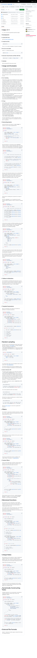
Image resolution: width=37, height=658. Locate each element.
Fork (29, 4)
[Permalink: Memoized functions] (1, 500)
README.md (4, 21)
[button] (22, 43)
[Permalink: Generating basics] (1, 122)
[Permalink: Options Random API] (1, 369)
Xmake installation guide (9, 39)
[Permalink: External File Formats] (1, 629)
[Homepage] (18, 1)
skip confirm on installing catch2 (15, 14)
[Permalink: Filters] (1, 409)
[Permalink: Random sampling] (1, 342)
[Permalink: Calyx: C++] (1, 30)
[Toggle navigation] (1, 1)
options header (7, 405)
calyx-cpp (10, 4)
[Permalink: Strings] (1, 101)
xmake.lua (4, 23)
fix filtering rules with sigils (12, 12)
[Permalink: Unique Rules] (1, 554)
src (3, 16)
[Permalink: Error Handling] (1, 78)
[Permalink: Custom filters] (1, 460)
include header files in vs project (15, 23)
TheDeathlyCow (5, 12)
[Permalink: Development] (1, 34)
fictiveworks (4, 4)
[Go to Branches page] (7, 9)
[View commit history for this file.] (23, 12)
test (3, 18)
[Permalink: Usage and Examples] (1, 66)
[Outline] (23, 26)
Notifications (24, 4)
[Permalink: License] (1, 61)
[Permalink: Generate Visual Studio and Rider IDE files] (1, 55)
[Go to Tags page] (9, 9)
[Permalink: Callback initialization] (1, 278)
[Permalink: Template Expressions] (1, 306)
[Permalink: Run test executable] (1, 48)
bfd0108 (17, 12)
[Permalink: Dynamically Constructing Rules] (1, 589)
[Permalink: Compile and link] (1, 41)
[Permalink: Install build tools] (1, 37)
